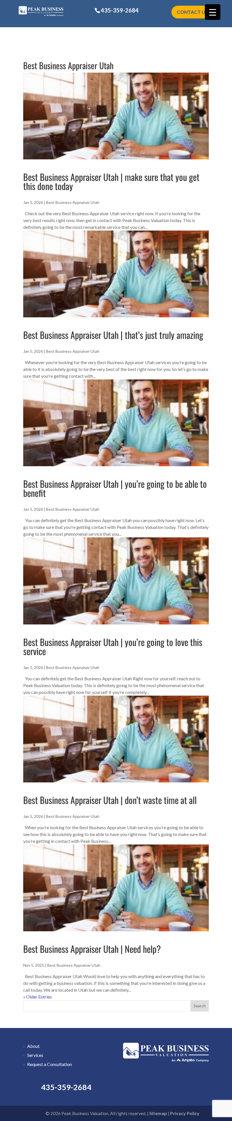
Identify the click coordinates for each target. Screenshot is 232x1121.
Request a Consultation (49, 1064)
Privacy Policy (184, 1113)
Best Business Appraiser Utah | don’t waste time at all (110, 800)
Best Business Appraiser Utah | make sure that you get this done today (111, 181)
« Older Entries (37, 996)
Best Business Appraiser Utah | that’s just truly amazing (113, 334)
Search (200, 1005)
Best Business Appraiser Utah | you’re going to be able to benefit (115, 488)
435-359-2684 (120, 10)
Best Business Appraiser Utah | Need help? (92, 948)
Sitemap (158, 1113)
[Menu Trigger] (212, 12)
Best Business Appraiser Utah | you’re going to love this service (112, 646)
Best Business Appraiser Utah (72, 202)
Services (35, 1055)
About (33, 1046)
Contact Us (192, 12)
